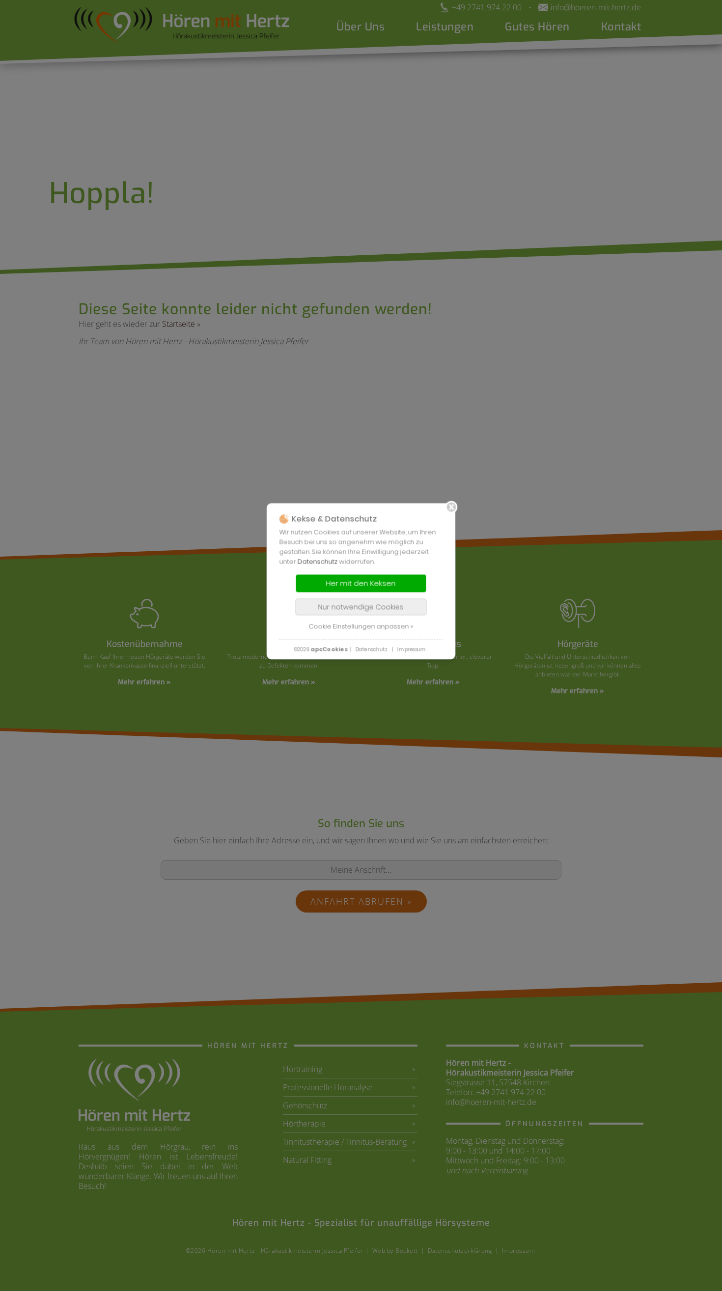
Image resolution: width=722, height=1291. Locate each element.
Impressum (411, 649)
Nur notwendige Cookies (361, 607)
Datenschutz (318, 561)
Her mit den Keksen (361, 583)
